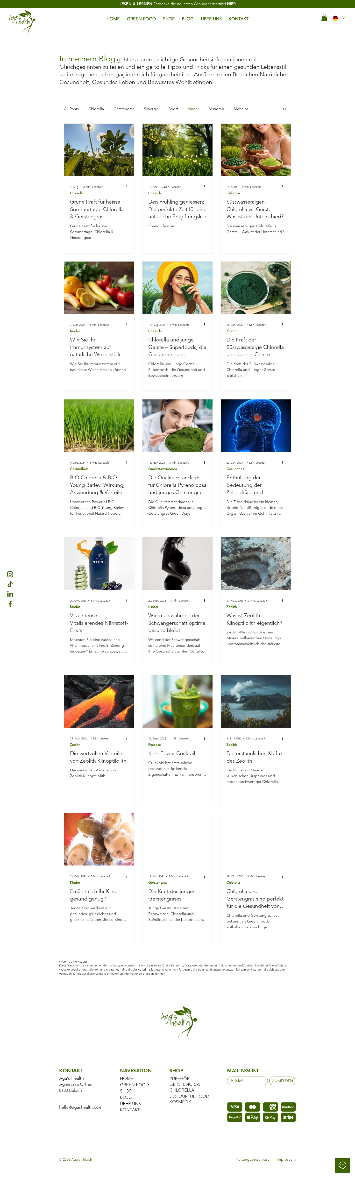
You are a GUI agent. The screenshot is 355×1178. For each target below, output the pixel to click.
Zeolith (232, 607)
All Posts (71, 108)
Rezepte (154, 745)
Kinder (193, 108)
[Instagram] (10, 574)
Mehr (238, 108)
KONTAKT (130, 1110)
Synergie (151, 108)
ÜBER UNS (130, 1103)
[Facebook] (10, 604)
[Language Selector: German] (338, 18)
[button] (324, 17)
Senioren (216, 108)
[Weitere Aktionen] (128, 187)
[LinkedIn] (10, 594)
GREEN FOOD (134, 1084)
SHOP (126, 1091)
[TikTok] (10, 584)
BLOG (126, 1097)
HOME (126, 1078)
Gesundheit (79, 469)
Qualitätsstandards (162, 469)
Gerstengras (124, 108)
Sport (173, 108)
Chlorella (96, 108)
